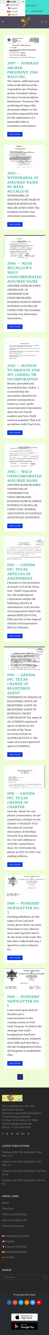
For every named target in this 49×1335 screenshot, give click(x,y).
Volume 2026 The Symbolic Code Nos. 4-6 (21, 1154)
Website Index (37, 11)
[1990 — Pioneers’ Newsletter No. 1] (24, 980)
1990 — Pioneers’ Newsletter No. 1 (23, 1001)
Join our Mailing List (14, 1220)
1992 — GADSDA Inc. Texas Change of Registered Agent (21, 684)
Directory (7, 1208)
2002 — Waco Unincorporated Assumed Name (24, 476)
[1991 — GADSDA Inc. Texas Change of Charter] (24, 776)
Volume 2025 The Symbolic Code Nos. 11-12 (24, 1172)
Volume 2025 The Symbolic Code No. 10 (24, 1182)
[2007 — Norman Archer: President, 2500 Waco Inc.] (24, 46)
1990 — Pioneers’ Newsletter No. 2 (23, 908)
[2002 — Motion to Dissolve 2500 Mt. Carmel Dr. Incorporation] (24, 348)
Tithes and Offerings (14, 1214)
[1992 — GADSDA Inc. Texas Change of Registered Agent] (24, 658)
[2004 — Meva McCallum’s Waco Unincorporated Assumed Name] (24, 246)
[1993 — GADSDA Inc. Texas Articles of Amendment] (24, 548)
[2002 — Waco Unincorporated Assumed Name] (24, 454)
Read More (15, 134)
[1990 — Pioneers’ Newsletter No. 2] (24, 886)
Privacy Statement (13, 1226)
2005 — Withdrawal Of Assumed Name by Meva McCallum (23, 182)
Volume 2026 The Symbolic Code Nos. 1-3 (21, 1163)
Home (5, 1202)
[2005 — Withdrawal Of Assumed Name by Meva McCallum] (24, 156)
